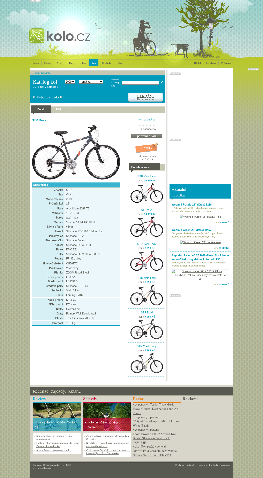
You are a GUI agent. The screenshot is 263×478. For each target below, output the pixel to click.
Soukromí (202, 465)
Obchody (106, 63)
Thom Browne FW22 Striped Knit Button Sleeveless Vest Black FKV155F (154, 438)
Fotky (119, 63)
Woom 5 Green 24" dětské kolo (191, 229)
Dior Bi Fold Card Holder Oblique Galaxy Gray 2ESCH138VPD (155, 453)
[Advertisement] (207, 427)
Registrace (211, 63)
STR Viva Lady (147, 176)
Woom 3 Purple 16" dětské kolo (192, 204)
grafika (48, 468)
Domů (35, 63)
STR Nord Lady (147, 277)
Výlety (60, 63)
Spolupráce (225, 465)
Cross (69, 194)
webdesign (38, 468)
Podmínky (191, 465)
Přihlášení (226, 63)
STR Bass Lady (146, 243)
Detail (41, 109)
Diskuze (61, 109)
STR (69, 190)
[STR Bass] (75, 178)
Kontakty (213, 465)
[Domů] (71, 40)
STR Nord (147, 312)
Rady (71, 63)
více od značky (146, 119)
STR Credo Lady (147, 346)
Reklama (179, 465)
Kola (93, 63)
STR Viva (146, 210)
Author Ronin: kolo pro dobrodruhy (53, 450)
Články (47, 63)
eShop (83, 63)
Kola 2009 (46, 73)
